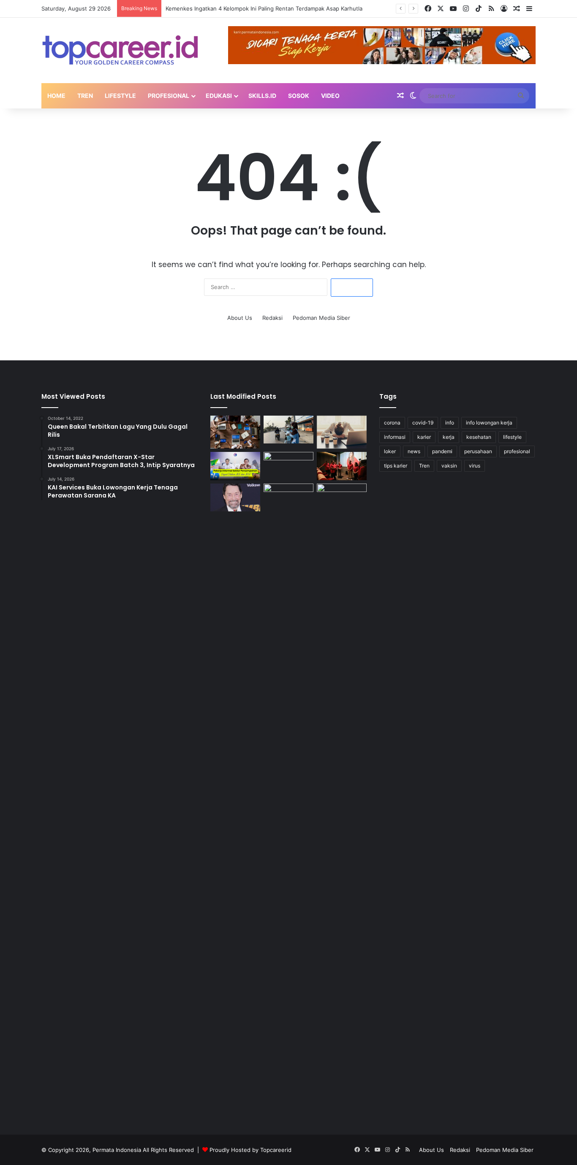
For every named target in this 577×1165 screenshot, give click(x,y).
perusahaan (478, 451)
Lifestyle (120, 95)
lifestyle (512, 437)
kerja (449, 437)
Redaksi (272, 317)
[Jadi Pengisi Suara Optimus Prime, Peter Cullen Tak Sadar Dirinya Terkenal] (235, 498)
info (449, 422)
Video (330, 95)
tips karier (395, 465)
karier (424, 437)
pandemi (442, 451)
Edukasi (219, 95)
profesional (517, 451)
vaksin (449, 465)
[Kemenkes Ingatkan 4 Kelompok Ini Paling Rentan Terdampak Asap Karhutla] (288, 430)
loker (390, 451)
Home (56, 95)
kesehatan (478, 437)
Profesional (168, 95)
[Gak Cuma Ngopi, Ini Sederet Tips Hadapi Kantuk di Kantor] (342, 432)
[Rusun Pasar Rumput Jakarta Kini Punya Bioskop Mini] (342, 466)
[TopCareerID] (119, 50)
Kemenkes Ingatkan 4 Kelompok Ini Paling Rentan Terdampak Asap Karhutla (264, 8)
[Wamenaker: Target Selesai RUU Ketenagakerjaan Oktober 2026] (342, 498)
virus (474, 465)
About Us (239, 317)
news (414, 451)
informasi (395, 437)
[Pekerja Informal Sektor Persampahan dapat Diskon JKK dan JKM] (235, 466)
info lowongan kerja (489, 422)
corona (392, 422)
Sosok (298, 95)
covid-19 (422, 422)
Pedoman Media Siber (321, 317)
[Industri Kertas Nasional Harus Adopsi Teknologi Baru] (288, 466)
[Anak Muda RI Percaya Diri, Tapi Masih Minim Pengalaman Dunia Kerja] (235, 432)
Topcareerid (275, 1149)
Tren (85, 95)
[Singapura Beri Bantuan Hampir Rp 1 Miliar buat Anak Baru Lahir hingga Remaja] (288, 800)
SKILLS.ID (262, 95)
